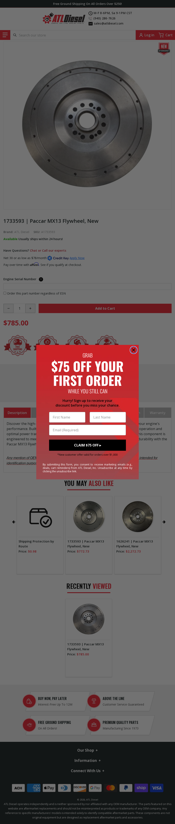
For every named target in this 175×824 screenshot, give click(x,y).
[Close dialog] (133, 350)
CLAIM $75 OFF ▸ (87, 445)
